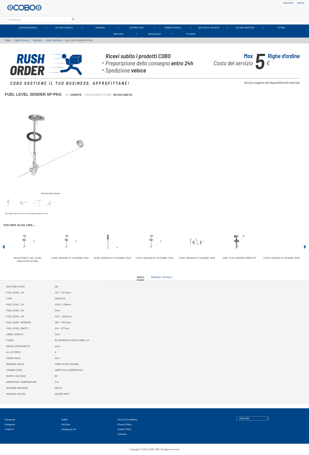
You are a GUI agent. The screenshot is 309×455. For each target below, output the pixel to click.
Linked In (9, 429)
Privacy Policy (124, 424)
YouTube (65, 424)
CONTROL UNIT (136, 28)
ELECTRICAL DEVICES (208, 28)
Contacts (121, 434)
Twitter (64, 419)
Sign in (300, 3)
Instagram (10, 424)
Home (8, 40)
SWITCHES (118, 34)
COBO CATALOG (21, 40)
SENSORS (100, 28)
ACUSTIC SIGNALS (64, 28)
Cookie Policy (124, 429)
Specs (140, 278)
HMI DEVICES (154, 34)
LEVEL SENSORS (54, 40)
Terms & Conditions (127, 419)
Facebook (10, 419)
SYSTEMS (190, 34)
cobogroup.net (68, 429)
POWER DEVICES (172, 28)
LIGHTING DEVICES (28, 28)
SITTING (281, 28)
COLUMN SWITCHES (245, 28)
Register (288, 3)
